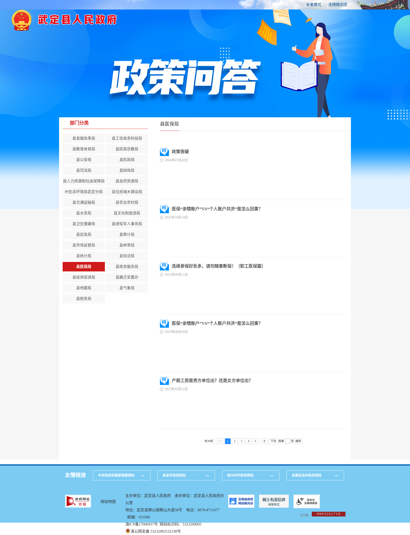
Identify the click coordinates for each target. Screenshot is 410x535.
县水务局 (83, 213)
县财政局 (127, 170)
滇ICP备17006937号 (141, 524)
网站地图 (108, 502)
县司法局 (83, 170)
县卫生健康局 (83, 224)
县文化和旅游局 (127, 213)
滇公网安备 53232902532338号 (155, 531)
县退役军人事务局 (127, 224)
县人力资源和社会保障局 (84, 181)
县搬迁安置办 (127, 277)
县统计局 (83, 256)
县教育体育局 (83, 149)
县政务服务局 (127, 267)
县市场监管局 (83, 245)
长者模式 (313, 5)
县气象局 (127, 288)
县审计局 (127, 234)
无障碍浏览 (337, 5)
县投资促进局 (83, 277)
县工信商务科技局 (127, 138)
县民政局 (127, 160)
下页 (273, 441)
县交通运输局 (83, 202)
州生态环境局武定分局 (84, 192)
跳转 (298, 441)
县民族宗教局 (127, 149)
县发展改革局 (83, 138)
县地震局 (83, 288)
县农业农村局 (127, 202)
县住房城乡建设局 (127, 192)
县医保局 (83, 267)
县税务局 (83, 299)
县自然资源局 (127, 181)
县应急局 (83, 234)
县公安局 (83, 160)
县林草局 (127, 245)
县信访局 (127, 256)
